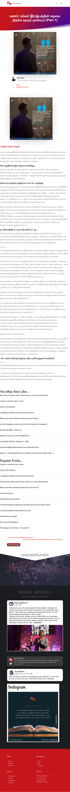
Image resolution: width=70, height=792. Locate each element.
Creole (16, 146)
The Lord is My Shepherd (9, 522)
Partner (10, 763)
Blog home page (13, 545)
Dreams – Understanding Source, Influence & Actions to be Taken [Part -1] (27, 453)
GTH (39, 761)
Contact (11, 765)
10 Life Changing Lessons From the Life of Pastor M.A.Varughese (23, 424)
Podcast (40, 765)
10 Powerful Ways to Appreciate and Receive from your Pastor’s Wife (25, 505)
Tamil (18, 85)
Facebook (11, 776)
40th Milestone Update (8, 516)
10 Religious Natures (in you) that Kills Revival (17, 413)
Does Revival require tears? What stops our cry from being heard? (24, 395)
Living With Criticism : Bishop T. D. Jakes (14, 441)
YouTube (11, 782)
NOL (39, 763)
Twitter (10, 778)
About (10, 761)
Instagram (11, 780)
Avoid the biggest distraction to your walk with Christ (19, 447)
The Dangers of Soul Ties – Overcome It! (14, 528)
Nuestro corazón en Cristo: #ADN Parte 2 (15, 436)
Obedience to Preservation (10, 499)
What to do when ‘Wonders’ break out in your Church (19, 418)
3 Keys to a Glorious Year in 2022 (11, 401)
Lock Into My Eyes (6, 493)
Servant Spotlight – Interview (11, 430)
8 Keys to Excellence (7, 407)
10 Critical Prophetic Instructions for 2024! (15, 510)
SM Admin (20, 78)
